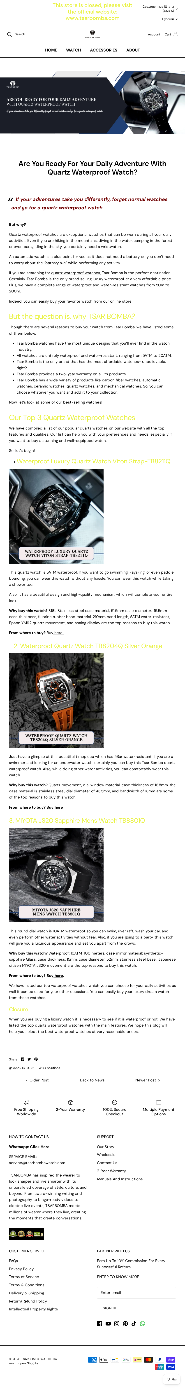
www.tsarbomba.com (93, 17)
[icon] (142, 1323)
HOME (51, 50)
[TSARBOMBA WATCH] (92, 34)
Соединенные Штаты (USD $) (158, 9)
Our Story (105, 1146)
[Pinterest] (125, 1323)
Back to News (92, 1080)
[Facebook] (99, 1323)
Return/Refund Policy (28, 1301)
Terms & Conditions (26, 1284)
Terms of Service (24, 1276)
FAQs (13, 1260)
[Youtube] (108, 1323)
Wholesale (106, 1154)
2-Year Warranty (111, 1170)
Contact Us (107, 1162)
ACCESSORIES (103, 50)
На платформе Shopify (33, 1361)
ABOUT (133, 50)
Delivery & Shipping (26, 1293)
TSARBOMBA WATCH (36, 1359)
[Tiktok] (133, 1323)
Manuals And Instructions (120, 1179)
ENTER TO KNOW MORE (118, 1276)
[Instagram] (116, 1323)
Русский (168, 19)
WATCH (73, 50)
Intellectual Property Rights (33, 1309)
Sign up (110, 1308)
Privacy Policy (21, 1268)
